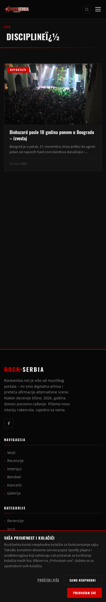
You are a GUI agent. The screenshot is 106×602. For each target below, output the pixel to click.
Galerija (14, 493)
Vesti (11, 452)
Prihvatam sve (84, 593)
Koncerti (14, 485)
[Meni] (98, 9)
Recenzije (15, 460)
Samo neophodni (82, 580)
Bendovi (14, 477)
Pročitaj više (48, 580)
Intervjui (14, 469)
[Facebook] (8, 423)
